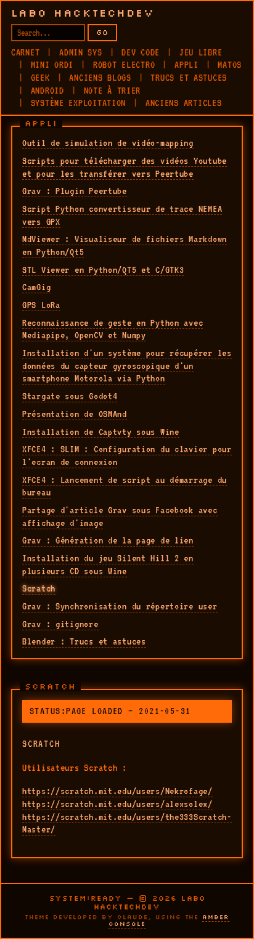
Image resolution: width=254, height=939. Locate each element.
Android (47, 90)
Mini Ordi (52, 64)
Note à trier (112, 90)
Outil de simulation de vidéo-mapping (108, 142)
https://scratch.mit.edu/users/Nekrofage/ (117, 791)
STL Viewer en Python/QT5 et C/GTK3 (103, 269)
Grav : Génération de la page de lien (108, 540)
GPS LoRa (41, 305)
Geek (40, 77)
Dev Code (140, 52)
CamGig (36, 287)
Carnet (25, 52)
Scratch (38, 588)
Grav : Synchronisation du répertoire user (120, 606)
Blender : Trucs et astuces (84, 641)
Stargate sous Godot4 (69, 396)
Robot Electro (124, 64)
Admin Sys (80, 52)
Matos (230, 64)
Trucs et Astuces (188, 77)
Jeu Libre (200, 52)
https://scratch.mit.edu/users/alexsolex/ (117, 804)
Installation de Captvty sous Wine (100, 431)
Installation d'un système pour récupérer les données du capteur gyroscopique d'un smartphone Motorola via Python (127, 366)
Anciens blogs (100, 77)
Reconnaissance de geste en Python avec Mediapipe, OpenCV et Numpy (112, 329)
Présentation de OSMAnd (74, 414)
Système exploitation (78, 102)
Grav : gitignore (60, 624)
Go (102, 32)
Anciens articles (183, 102)
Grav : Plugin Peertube (74, 191)
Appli (186, 64)
